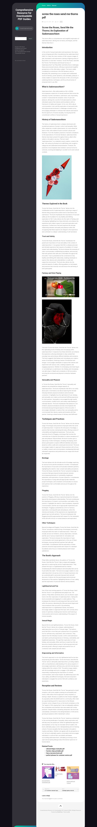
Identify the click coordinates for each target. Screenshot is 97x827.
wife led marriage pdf (19, 50)
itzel (58, 21)
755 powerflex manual (20, 53)
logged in (50, 798)
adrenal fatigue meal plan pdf (55, 749)
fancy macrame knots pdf (54, 753)
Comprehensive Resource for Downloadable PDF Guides (24, 14)
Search (16, 36)
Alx (69, 812)
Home (44, 5)
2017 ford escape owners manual (22, 51)
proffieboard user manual (20, 48)
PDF (61, 21)
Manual (54, 5)
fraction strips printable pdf (54, 751)
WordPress (60, 812)
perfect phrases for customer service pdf (59, 755)
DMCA (49, 5)
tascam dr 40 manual (20, 46)
